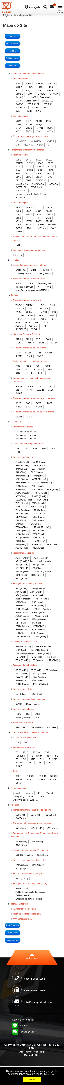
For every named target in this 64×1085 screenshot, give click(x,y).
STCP (50, 177)
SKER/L (29, 283)
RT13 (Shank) (37, 575)
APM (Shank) (39, 462)
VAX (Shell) (38, 537)
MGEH (44, 312)
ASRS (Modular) (23, 609)
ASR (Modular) (38, 602)
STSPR (41, 779)
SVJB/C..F (20, 197)
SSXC (49, 173)
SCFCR (19, 776)
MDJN (49, 211)
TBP (47, 752)
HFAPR (49, 403)
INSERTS (17, 255)
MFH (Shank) (21, 619)
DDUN (18, 124)
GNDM (19, 312)
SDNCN (40, 166)
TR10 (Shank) (22, 660)
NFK (18, 448)
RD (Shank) (21, 657)
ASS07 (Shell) (41, 616)
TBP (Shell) (21, 756)
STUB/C (19, 94)
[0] (52, 7)
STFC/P (50, 90)
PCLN (18, 211)
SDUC (39, 90)
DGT (33, 319)
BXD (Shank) (37, 472)
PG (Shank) (38, 568)
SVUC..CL (53, 184)
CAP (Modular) (38, 520)
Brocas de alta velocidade (24, 737)
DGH (43, 305)
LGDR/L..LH (21, 319)
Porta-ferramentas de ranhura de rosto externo (34, 398)
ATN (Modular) (38, 588)
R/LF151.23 (21, 329)
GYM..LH (20, 309)
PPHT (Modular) (40, 684)
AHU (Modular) (38, 486)
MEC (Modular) (22, 513)
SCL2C (49, 160)
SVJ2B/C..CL (22, 184)
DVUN (50, 128)
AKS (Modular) (22, 534)
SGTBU (42, 343)
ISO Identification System (24, 909)
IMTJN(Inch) (37, 842)
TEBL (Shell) (40, 636)
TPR (37, 717)
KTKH (40, 315)
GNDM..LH (31, 312)
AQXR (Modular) (41, 558)
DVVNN (40, 225)
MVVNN (52, 225)
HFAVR (38, 403)
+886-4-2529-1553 (34, 978)
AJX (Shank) (36, 592)
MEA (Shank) (39, 548)
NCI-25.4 (50, 141)
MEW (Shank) (22, 517)
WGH (18, 369)
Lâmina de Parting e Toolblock (26, 334)
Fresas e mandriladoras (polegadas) (29, 873)
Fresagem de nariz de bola (25, 665)
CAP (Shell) (21, 524)
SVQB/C (19, 104)
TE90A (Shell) (22, 531)
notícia (12, 51)
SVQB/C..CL (47, 101)
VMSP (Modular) (23, 717)
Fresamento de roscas (23, 427)
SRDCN (29, 170)
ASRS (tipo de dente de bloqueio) (31, 892)
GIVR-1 (40, 356)
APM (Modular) (22, 465)
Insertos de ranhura (24, 287)
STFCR (53, 776)
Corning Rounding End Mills (25, 641)
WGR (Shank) (22, 674)
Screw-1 (16, 793)
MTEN (50, 214)
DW (17, 742)
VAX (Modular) (22, 537)
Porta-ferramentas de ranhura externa (30, 361)
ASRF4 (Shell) (42, 599)
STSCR (53, 779)
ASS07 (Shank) (39, 612)
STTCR (19, 783)
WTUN (29, 128)
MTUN (18, 128)
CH (49, 145)
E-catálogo (12, 933)
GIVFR (19, 417)
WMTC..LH (31, 305)
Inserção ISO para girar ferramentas (29, 250)
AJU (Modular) (45, 561)
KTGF (49, 369)
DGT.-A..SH (36, 329)
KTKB (28, 339)
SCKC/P (51, 83)
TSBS (40, 763)
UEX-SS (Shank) (38, 496)
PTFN (38, 218)
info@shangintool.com (38, 1002)
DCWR (19, 704)
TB (17, 752)
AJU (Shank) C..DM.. (25, 561)
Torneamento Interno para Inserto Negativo (32, 823)
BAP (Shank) (21, 469)
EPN (18, 452)
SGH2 (28, 366)
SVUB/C (48, 104)
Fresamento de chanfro (23, 709)
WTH (40, 287)
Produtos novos (12, 58)
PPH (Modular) (38, 680)
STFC (28, 177)
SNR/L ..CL (21, 270)
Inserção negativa (21, 116)
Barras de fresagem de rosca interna (29, 265)
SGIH (48, 339)
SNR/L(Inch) (42, 855)
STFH (18, 339)
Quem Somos (12, 43)
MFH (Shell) (21, 623)
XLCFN (31, 343)
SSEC (39, 173)
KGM (30, 315)
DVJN (38, 221)
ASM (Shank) (22, 479)
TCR (28, 714)
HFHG (18, 407)
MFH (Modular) (39, 619)
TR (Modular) (38, 660)
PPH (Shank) (21, 680)
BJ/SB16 (53, 759)
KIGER (48, 353)
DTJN (48, 218)
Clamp (32, 796)
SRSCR (30, 776)
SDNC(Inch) (51, 815)
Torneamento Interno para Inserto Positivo (32, 810)
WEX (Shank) (22, 503)
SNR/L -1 (34, 270)
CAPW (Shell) (37, 524)
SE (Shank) (21, 670)
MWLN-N (42, 228)
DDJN (38, 211)
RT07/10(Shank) (23, 571)
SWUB (39, 111)
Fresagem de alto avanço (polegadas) (30, 883)
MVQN (29, 225)
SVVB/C (35, 107)
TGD (37, 322)
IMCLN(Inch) (21, 842)
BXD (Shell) (38, 476)
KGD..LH (20, 315)
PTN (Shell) (21, 544)
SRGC (40, 170)
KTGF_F (38, 369)
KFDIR (29, 417)
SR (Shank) (36, 670)
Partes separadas (18, 788)
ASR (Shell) (21, 605)
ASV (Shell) (21, 496)
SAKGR (19, 386)
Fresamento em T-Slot (23, 689)
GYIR (38, 353)
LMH (18, 245)
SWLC (29, 111)
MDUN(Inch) (36, 828)
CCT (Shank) (21, 694)
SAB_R (40, 390)
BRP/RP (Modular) (43, 646)
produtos (12, 65)
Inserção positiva (20, 78)
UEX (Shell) (42, 500)
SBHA (40, 145)
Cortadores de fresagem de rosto (28, 443)
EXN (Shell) (21, 633)
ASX (35, 448)
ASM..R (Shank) (23, 482)
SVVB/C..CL (21, 107)
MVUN (18, 131)
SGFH (38, 339)
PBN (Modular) (22, 626)
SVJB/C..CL (21, 97)
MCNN (28, 211)
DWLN (39, 131)
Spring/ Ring (18, 796)
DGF (28, 403)
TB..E (25, 752)
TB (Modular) (36, 756)
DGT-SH (43, 319)
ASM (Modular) (39, 479)
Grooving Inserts (43, 273)
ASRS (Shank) (37, 605)
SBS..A (19, 766)
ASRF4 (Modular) (23, 599)
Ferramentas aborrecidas (24, 747)
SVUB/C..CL (33, 104)
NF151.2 (19, 343)
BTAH (40, 386)
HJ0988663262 (24, 1032)
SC (24, 759)
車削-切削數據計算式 (22, 919)
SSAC (50, 170)
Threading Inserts (23, 273)
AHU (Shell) (21, 489)
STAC (18, 177)
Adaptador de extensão (23, 722)
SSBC (18, 173)
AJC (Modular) (22, 548)
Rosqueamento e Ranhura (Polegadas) (30, 850)
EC (17, 759)
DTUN (49, 124)
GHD (54, 319)
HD (24, 727)
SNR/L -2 (47, 270)
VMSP (38, 714)
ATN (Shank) (21, 588)
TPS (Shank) (36, 544)
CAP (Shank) (21, 520)
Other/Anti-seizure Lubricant (25, 800)
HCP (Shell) (52, 489)
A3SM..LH (33, 326)
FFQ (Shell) (36, 623)
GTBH (18, 366)
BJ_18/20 (20, 763)
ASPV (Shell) (41, 493)
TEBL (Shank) (37, 633)
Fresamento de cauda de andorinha (29, 699)
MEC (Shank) (40, 510)
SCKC (28, 160)
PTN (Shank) (21, 541)
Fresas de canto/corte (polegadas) (28, 860)
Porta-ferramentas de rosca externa (29, 278)
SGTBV (54, 343)
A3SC (46, 322)
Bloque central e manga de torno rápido (30, 136)
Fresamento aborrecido (23, 553)
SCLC (18, 83)
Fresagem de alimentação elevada (28, 583)
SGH (38, 366)
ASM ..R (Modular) (43, 482)
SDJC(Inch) (36, 815)
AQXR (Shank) (22, 558)
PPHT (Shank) (22, 684)
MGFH (39, 407)
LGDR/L (51, 315)
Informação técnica (19, 904)
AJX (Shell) (38, 595)
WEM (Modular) (23, 510)
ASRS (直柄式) (22, 888)
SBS (50, 763)
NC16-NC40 (21, 141)
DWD (25, 742)
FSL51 (28, 353)
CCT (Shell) (37, 694)
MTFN (28, 218)
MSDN (29, 214)
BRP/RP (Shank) (23, 646)
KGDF (18, 403)
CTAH (50, 386)
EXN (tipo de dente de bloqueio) (30, 899)
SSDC (28, 173)
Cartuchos (17, 771)
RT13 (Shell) (21, 578)
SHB (18, 145)
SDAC (40, 163)
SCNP (30, 163)
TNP (45, 326)
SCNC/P (19, 87)
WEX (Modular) (39, 503)
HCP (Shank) (37, 489)
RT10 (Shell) (21, 575)
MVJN (49, 221)
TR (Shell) (53, 660)
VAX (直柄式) (21, 868)
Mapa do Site (12, 940)
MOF (53, 448)
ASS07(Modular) (23, 616)
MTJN (18, 221)
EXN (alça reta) (22, 895)
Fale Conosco (12, 925)
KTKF (29, 390)
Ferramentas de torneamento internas (27, 73)
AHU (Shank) (21, 486)
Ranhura (14, 295)
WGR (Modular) (39, 674)
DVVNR (19, 228)
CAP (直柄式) (22, 865)
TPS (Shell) (52, 544)
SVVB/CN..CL (37, 187)
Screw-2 (29, 793)
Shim (42, 796)
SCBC (18, 160)
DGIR (18, 353)
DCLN (28, 121)
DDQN (18, 214)
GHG (18, 322)
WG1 (27, 369)
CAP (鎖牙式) (38, 865)
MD (17, 727)
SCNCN (19, 163)
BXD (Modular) (22, 476)
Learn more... (50, 1074)
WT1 (49, 287)
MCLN (39, 121)
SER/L (18, 283)
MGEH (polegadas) (24, 855)
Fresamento (16, 422)
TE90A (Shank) (22, 527)
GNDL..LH (43, 309)
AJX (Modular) (22, 595)
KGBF (41, 373)
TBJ (49, 756)
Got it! (32, 1079)
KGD (53, 312)
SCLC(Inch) (21, 815)
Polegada (15, 805)
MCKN (18, 121)
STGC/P (39, 177)
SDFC (50, 163)
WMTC (19, 305)
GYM (52, 305)
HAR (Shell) (43, 653)
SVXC (46, 107)
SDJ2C (28, 166)
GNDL (31, 309)
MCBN (18, 207)
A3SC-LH (20, 326)
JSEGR (51, 390)
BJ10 (32, 759)
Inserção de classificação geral (27, 914)
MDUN (29, 124)
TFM (26, 448)
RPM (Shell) (21, 650)
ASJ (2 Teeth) (22, 565)
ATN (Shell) (21, 592)
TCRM (18, 714)
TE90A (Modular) (41, 527)
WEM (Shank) (37, 507)
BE (56, 756)
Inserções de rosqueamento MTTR (31, 290)
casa (12, 36)
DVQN (29, 131)
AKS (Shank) (38, 531)
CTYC (18, 180)
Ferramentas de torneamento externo (27, 150)
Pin (39, 793)
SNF (44, 448)
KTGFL (30, 373)
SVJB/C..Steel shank (40, 97)
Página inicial (9, 15)
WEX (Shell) (21, 507)
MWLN (50, 131)
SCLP (28, 83)
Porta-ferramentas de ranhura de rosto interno (33, 412)
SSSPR (42, 776)
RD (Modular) (36, 657)
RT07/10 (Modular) (43, 571)
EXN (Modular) (38, 630)
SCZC (30, 87)
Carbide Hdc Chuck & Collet (43, 727)
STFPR (19, 779)
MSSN (39, 214)
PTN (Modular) (38, 541)
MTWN (40, 128)
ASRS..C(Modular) (43, 609)
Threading (15, 260)
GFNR (27, 322)
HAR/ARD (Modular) (25, 653)
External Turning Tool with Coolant (31, 194)
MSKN (49, 121)
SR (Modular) (51, 670)
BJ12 (42, 759)
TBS (31, 763)
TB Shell (37, 752)
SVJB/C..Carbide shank (26, 101)
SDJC (40, 87)
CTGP (28, 180)
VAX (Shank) (39, 534)
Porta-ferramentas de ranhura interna (29, 348)
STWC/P (54, 94)
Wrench (49, 793)
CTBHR (19, 390)
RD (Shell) (51, 657)
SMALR (19, 393)
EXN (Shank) (21, 630)
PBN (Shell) (38, 626)
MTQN (39, 124)
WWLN (19, 231)
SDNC (50, 87)
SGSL (47, 366)
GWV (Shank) (22, 677)
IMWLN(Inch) (21, 845)
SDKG (30, 386)
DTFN (18, 218)
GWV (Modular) (39, 677)
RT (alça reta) (22, 878)
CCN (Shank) (39, 517)
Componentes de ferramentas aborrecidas (29, 732)
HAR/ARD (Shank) (39, 650)
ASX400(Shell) (22, 462)
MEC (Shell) (39, 513)
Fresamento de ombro (23, 457)
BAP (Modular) (38, 469)
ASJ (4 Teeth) (22, 568)
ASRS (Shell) (21, 612)
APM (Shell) (39, 465)
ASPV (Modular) (23, 493)
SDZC (18, 90)
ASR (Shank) (21, 602)
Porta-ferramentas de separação (27, 300)
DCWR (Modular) (33, 704)
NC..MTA (28, 145)
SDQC (28, 90)
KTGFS (19, 373)
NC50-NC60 (36, 141)
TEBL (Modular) (23, 636)
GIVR (29, 356)
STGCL (30, 779)
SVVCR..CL (21, 187)
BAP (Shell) (21, 472)
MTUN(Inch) (52, 828)
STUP (30, 94)
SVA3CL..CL (21, 191)
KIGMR (19, 356)
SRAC (18, 170)
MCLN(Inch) (21, 828)
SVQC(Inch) (21, 818)
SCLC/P (39, 83)
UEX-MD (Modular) (24, 500)
